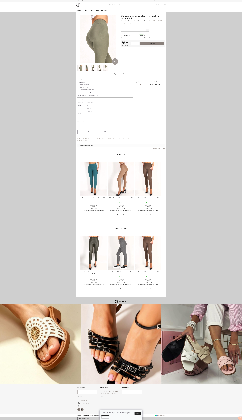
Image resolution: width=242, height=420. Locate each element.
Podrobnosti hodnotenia (141, 20)
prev (78, 191)
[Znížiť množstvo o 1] (132, 43)
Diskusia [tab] (125, 74)
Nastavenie (105, 417)
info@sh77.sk (84, 400)
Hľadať (132, 392)
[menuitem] (80, 10)
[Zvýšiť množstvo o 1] (138, 43)
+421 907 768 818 (85, 403)
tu (127, 413)
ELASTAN (152, 84)
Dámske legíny (153, 81)
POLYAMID (157, 84)
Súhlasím (137, 413)
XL (96, 215)
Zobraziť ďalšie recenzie (158, 148)
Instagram (123, 301)
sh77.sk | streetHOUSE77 (157, 20)
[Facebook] (78, 409)
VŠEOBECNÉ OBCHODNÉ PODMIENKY (85, 1)
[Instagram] (82, 409)
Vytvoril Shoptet (161, 415)
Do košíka (152, 43)
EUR (147, 1)
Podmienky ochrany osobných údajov (103, 1)
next (164, 191)
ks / (87, 392)
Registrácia (161, 1)
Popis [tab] (115, 74)
